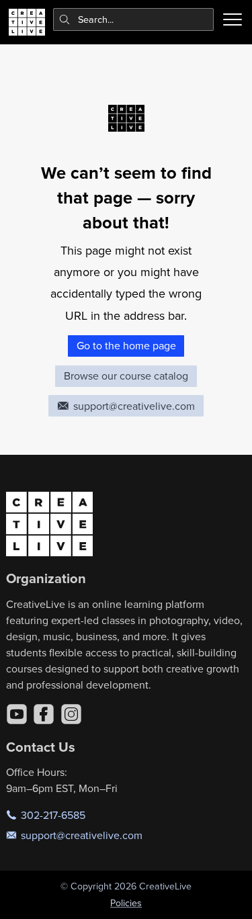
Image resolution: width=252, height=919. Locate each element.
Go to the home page (126, 345)
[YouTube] (17, 714)
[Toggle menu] (232, 19)
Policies (126, 903)
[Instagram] (71, 714)
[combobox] (134, 19)
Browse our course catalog (126, 375)
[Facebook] (43, 714)
